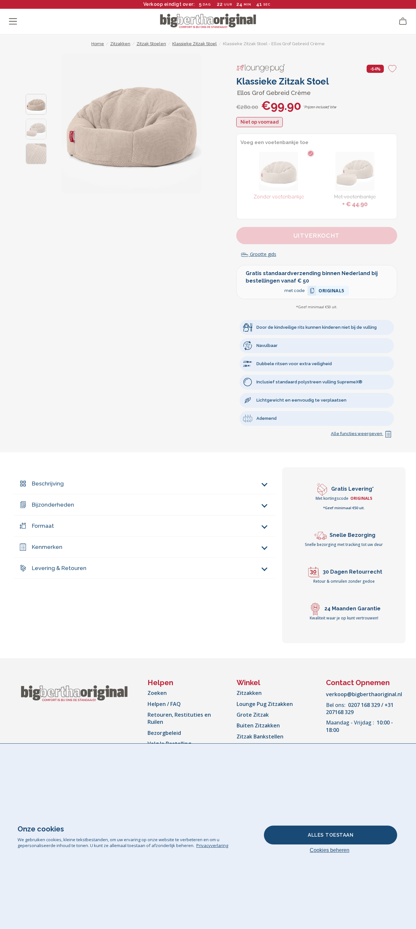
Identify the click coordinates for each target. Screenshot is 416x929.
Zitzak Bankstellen (260, 736)
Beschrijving (48, 483)
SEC (266, 4)
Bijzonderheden (53, 504)
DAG (207, 4)
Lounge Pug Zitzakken (265, 704)
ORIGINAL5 (331, 291)
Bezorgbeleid (164, 733)
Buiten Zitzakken (258, 725)
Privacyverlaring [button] (212, 845)
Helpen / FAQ (164, 704)
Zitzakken (249, 693)
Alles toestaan (330, 835)
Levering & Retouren (59, 568)
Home (97, 43)
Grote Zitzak (253, 714)
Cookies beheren (329, 850)
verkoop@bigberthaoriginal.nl (364, 694)
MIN (247, 4)
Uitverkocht (316, 235)
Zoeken (157, 693)
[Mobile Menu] (13, 21)
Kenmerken (47, 547)
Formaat (43, 526)
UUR (228, 4)
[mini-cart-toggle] (403, 21)
